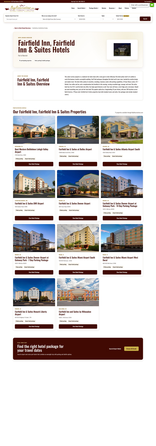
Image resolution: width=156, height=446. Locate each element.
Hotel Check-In (81, 16)
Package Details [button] (93, 8)
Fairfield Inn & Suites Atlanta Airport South (121, 149)
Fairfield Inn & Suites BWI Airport (29, 203)
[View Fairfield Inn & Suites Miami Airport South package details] (78, 238)
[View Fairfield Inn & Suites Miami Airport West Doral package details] (122, 238)
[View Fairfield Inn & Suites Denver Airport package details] (78, 184)
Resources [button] (111, 8)
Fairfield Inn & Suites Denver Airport (74, 203)
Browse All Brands (131, 349)
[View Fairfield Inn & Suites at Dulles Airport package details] (78, 130)
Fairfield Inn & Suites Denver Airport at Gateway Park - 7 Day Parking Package (32, 259)
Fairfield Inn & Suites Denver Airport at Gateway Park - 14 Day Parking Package (120, 205)
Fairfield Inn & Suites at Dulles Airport (75, 149)
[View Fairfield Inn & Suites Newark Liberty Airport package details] (34, 292)
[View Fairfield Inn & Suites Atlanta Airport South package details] (122, 130)
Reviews (104, 8)
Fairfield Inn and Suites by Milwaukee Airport (75, 313)
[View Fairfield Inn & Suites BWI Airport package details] (34, 184)
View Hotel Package (34, 164)
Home (73, 8)
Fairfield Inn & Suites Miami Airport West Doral (120, 259)
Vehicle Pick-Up (119, 16)
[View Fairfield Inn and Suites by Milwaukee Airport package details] (78, 292)
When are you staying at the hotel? (49, 16)
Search (145, 19)
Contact (134, 8)
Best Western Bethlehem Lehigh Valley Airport (31, 150)
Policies (127, 8)
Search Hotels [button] (81, 8)
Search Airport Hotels (115, 349)
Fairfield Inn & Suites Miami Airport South (77, 257)
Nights (103, 16)
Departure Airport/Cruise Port (11, 16)
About (120, 8)
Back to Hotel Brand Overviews (22, 28)
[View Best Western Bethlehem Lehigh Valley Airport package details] (34, 130)
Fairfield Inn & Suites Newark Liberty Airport (31, 313)
